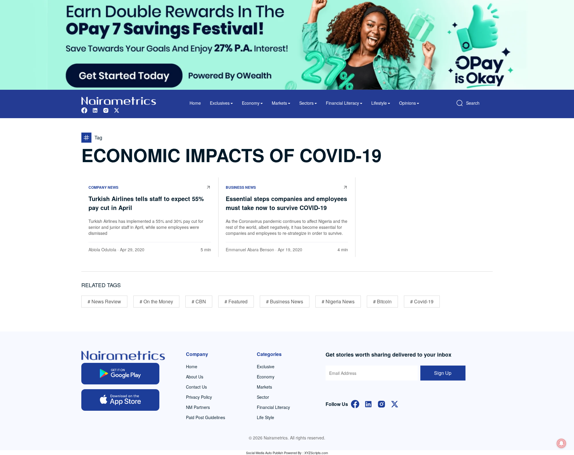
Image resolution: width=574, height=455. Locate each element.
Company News (103, 187)
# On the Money (156, 301)
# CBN (199, 301)
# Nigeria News (338, 301)
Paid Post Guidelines (205, 417)
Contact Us (196, 387)
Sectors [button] (306, 103)
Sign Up (442, 372)
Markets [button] (279, 103)
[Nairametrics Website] (118, 100)
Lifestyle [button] (379, 103)
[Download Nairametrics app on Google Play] (120, 373)
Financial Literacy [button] (342, 103)
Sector (263, 397)
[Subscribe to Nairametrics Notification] (561, 443)
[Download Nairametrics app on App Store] (120, 400)
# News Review (104, 301)
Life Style (265, 417)
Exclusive (265, 366)
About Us (194, 377)
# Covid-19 (421, 301)
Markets (264, 387)
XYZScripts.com (316, 452)
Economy (265, 377)
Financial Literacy (273, 407)
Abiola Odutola (102, 249)
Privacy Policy (199, 397)
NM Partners (198, 407)
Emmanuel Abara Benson (250, 249)
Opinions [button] (407, 103)
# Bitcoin (382, 301)
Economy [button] (250, 103)
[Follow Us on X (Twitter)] (394, 403)
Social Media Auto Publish (264, 452)
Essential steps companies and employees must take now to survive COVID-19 (286, 203)
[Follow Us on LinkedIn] (368, 403)
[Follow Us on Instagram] (381, 403)
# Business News (284, 301)
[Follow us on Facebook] (84, 109)
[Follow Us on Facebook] (355, 403)
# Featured (236, 301)
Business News (241, 187)
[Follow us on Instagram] (106, 109)
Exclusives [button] (220, 103)
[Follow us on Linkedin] (95, 109)
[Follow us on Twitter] (117, 109)
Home (195, 103)
